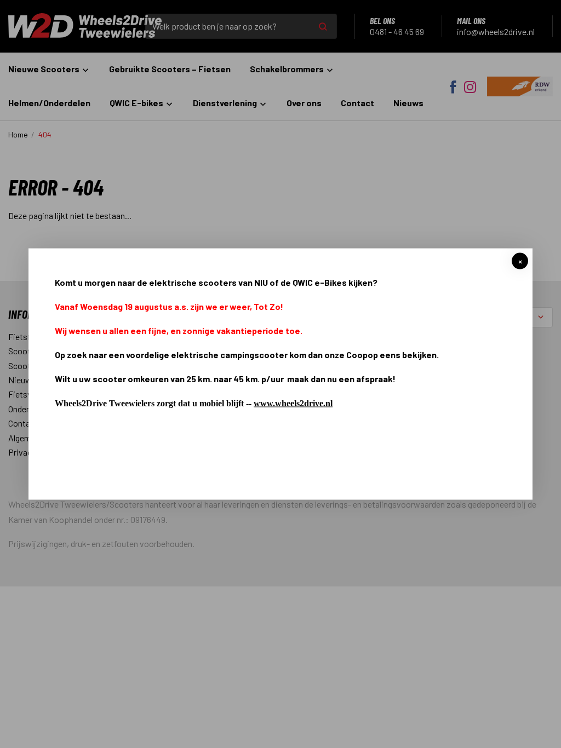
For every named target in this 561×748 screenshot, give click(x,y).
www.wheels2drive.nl (293, 403)
